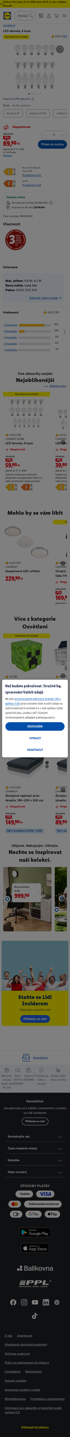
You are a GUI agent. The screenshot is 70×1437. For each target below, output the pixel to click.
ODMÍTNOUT (35, 750)
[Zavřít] (60, 687)
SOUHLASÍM (35, 726)
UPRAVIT (35, 738)
